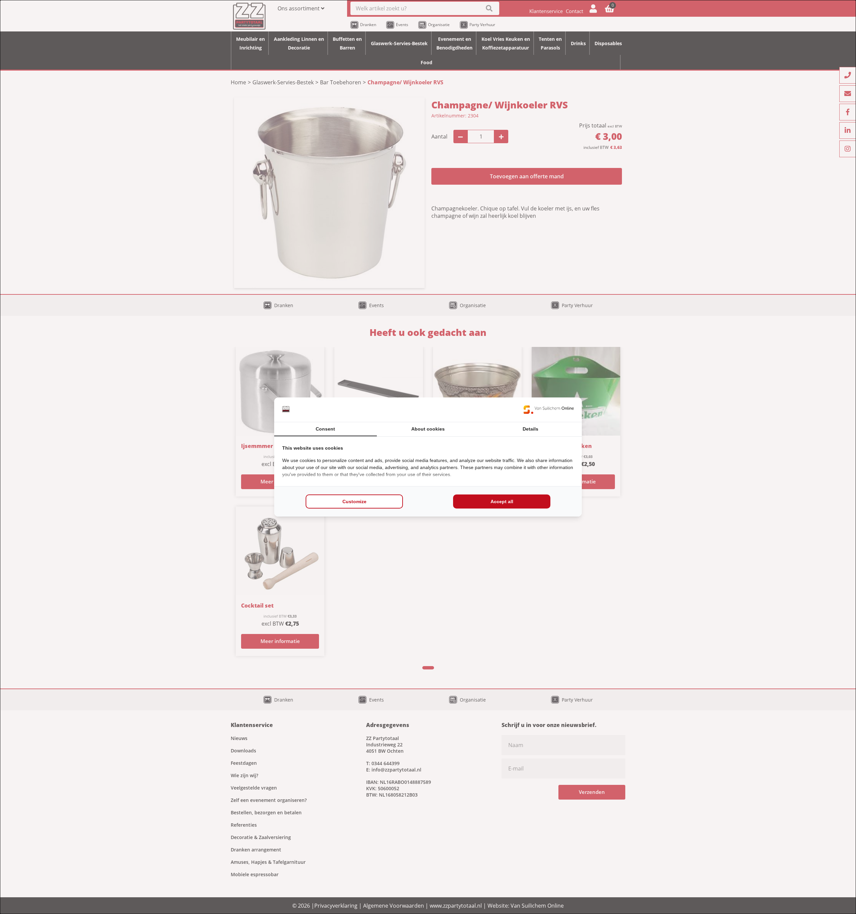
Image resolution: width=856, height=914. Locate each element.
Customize (354, 501)
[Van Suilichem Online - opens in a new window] (549, 409)
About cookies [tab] (428, 429)
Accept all (502, 501)
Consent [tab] (325, 429)
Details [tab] (530, 429)
